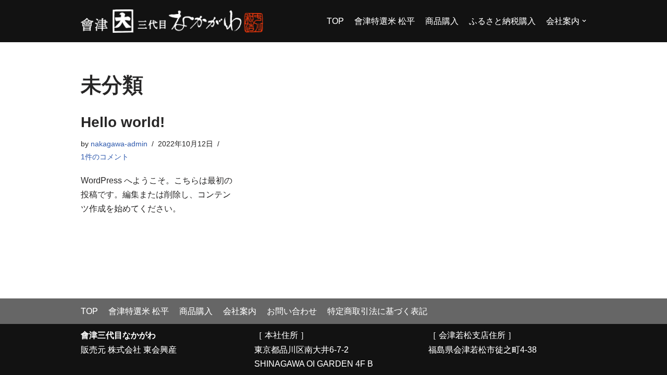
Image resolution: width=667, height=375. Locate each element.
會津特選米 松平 (384, 21)
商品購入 (442, 21)
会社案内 (239, 311)
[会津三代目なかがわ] (172, 21)
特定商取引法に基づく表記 (377, 311)
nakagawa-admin (119, 144)
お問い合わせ (292, 311)
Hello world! (123, 122)
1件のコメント (105, 157)
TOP (335, 21)
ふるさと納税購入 (502, 21)
